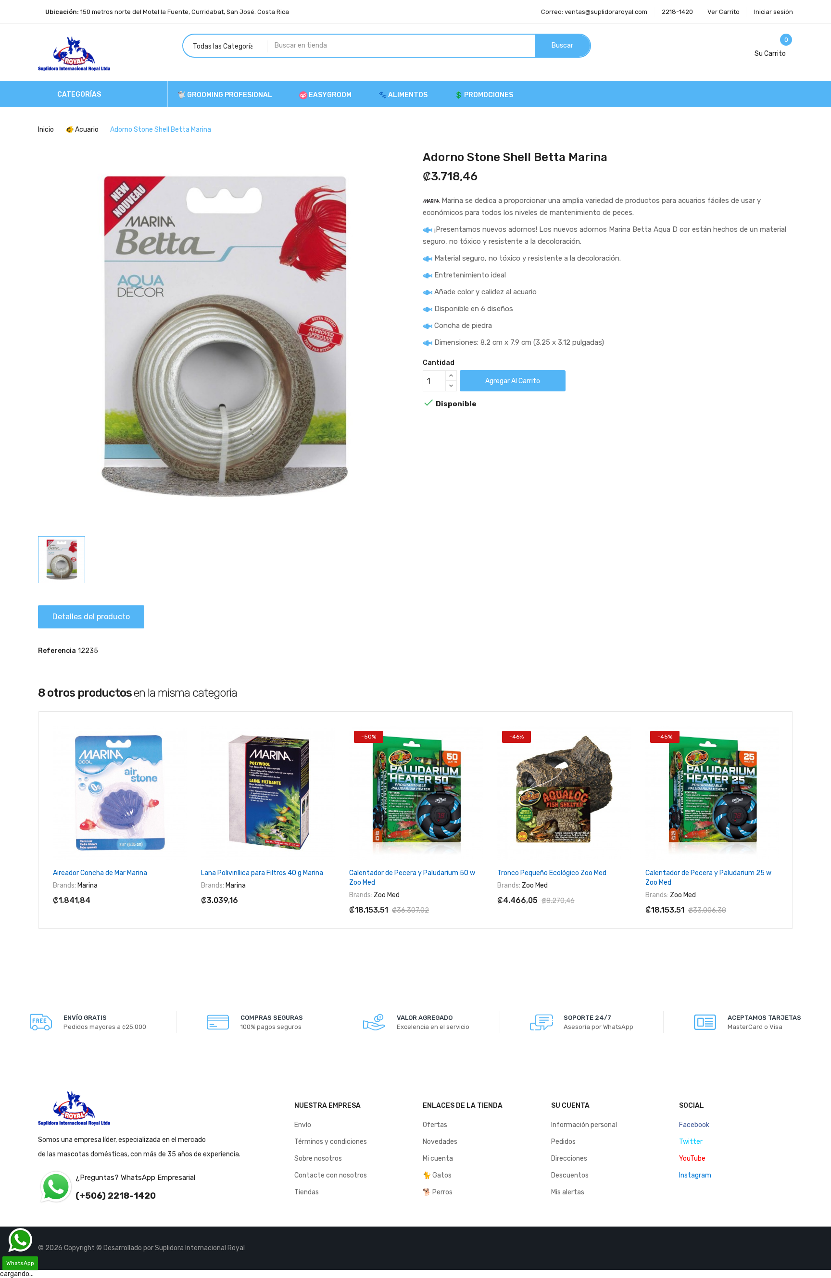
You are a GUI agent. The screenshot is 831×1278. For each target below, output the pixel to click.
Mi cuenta (438, 1158)
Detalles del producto (91, 616)
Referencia (57, 651)
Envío (302, 1125)
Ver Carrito (723, 11)
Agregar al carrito (512, 381)
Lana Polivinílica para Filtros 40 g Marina (262, 873)
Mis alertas (567, 1192)
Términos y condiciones (330, 1142)
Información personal (584, 1125)
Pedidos (563, 1142)
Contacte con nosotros (330, 1175)
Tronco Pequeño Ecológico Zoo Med (551, 873)
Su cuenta (570, 1106)
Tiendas (306, 1192)
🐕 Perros (438, 1192)
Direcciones (569, 1158)
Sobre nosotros (318, 1158)
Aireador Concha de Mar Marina (100, 873)
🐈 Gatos (437, 1175)
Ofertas (435, 1125)
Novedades (440, 1142)
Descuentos (570, 1175)
